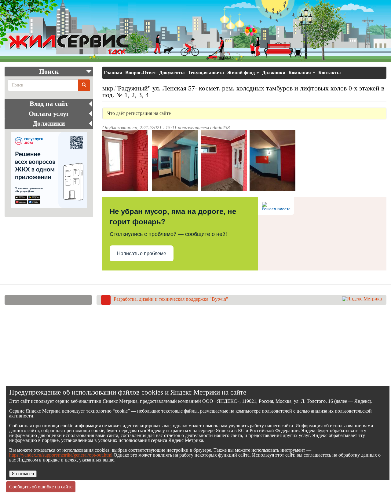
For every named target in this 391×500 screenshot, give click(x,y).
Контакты (329, 72)
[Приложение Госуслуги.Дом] (49, 170)
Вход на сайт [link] (49, 103)
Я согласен (23, 473)
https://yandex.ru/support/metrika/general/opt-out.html (60, 455)
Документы (172, 72)
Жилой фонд (241, 72)
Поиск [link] (49, 71)
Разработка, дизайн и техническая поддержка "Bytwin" (171, 299)
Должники (273, 72)
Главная (113, 72)
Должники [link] (49, 123)
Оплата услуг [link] (49, 113)
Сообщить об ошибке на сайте (40, 486)
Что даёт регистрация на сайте (139, 113)
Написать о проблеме (141, 253)
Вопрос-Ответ (140, 72)
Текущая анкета (206, 72)
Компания (300, 72)
